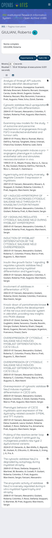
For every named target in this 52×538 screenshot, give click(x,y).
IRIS (3, 26)
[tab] (7, 75)
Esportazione (27, 58)
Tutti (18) (42, 58)
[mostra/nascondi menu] (49, 4)
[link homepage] (16, 5)
